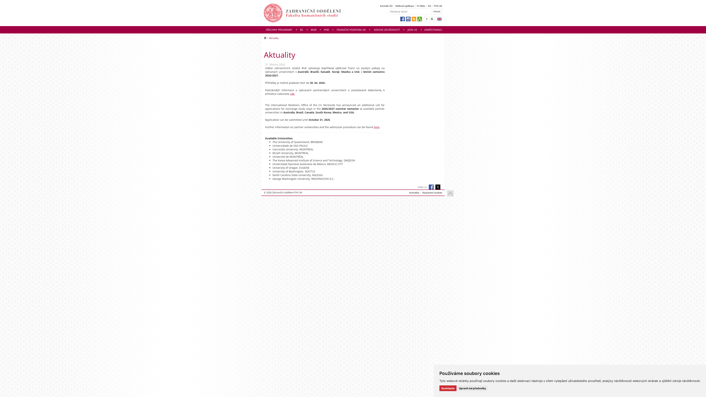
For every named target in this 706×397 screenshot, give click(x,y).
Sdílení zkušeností (387, 29)
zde (292, 94)
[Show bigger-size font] (431, 18)
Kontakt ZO (386, 6)
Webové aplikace (404, 6)
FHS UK (438, 6)
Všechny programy (279, 29)
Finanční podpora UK (351, 29)
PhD (326, 29)
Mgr (314, 29)
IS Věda (421, 6)
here (376, 127)
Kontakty (414, 192)
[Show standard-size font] (426, 18)
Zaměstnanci (433, 29)
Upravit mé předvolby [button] (472, 388)
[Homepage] (265, 38)
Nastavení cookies (432, 192)
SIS (429, 6)
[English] (439, 19)
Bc (301, 29)
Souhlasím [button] (448, 388)
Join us (412, 29)
